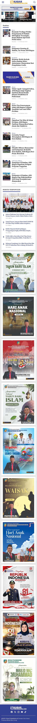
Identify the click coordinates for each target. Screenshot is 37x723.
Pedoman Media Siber (7, 720)
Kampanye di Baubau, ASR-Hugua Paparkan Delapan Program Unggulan (22, 164)
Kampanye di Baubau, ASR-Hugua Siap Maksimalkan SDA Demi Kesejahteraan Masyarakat (22, 178)
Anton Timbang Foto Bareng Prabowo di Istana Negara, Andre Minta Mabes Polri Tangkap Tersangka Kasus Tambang (19, 215)
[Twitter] (15, 712)
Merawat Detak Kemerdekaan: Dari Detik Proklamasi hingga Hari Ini (9, 19)
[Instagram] (18, 712)
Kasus (13, 30)
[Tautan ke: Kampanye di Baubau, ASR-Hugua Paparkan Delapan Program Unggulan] (6, 163)
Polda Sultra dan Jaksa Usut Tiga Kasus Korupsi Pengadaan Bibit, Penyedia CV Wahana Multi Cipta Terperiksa (18, 237)
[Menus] (2, 2)
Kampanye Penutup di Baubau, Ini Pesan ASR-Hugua (23, 49)
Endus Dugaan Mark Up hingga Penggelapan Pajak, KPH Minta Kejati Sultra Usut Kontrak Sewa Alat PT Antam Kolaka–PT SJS (19, 230)
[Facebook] (11, 712)
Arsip (15, 720)
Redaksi (21, 718)
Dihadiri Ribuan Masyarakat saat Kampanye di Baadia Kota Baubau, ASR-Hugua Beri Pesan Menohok (23, 151)
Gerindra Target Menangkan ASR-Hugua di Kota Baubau (22, 137)
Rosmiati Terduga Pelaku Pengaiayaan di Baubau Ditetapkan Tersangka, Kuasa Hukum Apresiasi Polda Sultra (21, 35)
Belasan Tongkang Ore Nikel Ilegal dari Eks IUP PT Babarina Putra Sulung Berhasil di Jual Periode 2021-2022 (26, 19)
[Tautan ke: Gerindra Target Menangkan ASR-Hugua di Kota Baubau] (6, 136)
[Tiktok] (25, 712)
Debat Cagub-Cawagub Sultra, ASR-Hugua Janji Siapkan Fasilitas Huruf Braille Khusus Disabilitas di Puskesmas (23, 92)
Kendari (14, 41)
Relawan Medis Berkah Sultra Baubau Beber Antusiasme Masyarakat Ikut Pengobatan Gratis (23, 62)
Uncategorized (16, 128)
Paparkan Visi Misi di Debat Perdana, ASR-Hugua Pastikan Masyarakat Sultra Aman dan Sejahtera (22, 123)
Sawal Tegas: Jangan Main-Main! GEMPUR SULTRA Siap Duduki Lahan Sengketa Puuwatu (19, 222)
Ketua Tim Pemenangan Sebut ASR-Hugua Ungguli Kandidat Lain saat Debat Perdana (22, 108)
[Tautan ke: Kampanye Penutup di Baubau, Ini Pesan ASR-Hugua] (6, 49)
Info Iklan (26, 718)
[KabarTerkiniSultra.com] (18, 2)
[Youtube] (22, 712)
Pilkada (13, 47)
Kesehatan (14, 57)
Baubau (14, 52)
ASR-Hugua (15, 161)
